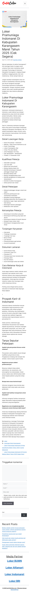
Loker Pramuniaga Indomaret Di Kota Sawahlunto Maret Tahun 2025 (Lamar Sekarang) (13, 448)
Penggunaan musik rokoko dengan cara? (13, 542)
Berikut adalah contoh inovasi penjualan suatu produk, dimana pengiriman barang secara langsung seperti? (13, 529)
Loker (5, 441)
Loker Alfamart (14, 567)
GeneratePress (14, 589)
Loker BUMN (14, 560)
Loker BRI (14, 580)
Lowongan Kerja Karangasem (12, 443)
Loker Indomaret (14, 574)
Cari (3, 512)
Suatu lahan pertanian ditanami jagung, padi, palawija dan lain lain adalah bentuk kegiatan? (14, 546)
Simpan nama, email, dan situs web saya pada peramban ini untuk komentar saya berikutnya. (15, 497)
